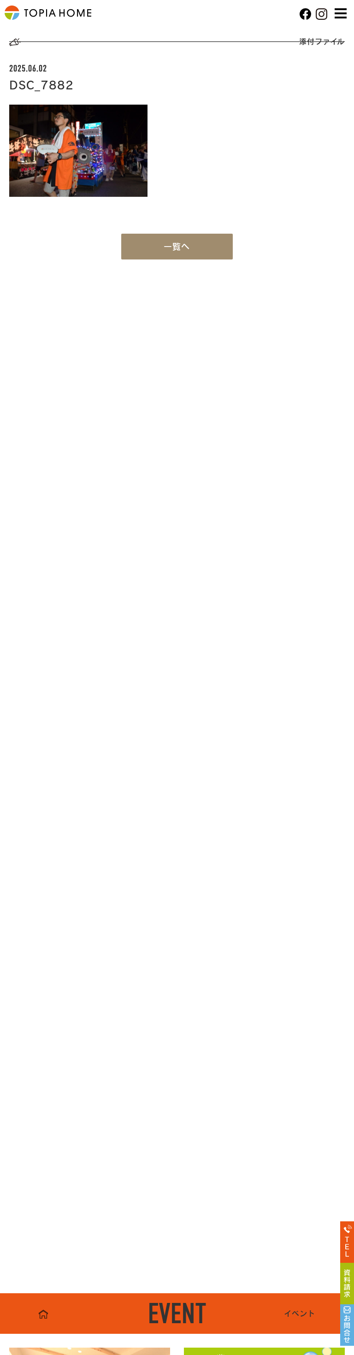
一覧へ (177, 246)
